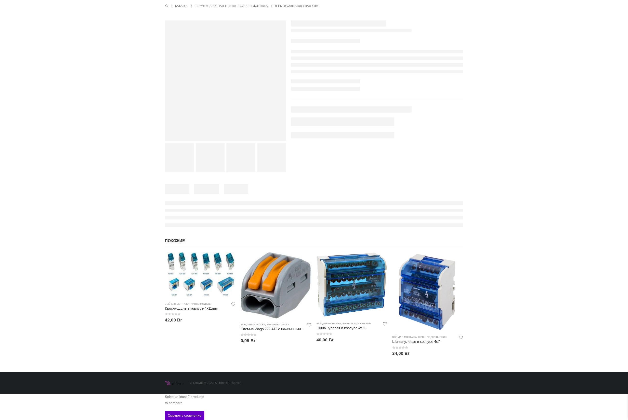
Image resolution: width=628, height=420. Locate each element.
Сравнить (227, 271)
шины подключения (356, 323)
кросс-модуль (201, 304)
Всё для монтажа (177, 304)
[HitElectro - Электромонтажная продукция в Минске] (174, 382)
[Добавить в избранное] (233, 305)
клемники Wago (278, 324)
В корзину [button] (227, 260)
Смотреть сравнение (184, 415)
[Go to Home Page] (166, 6)
